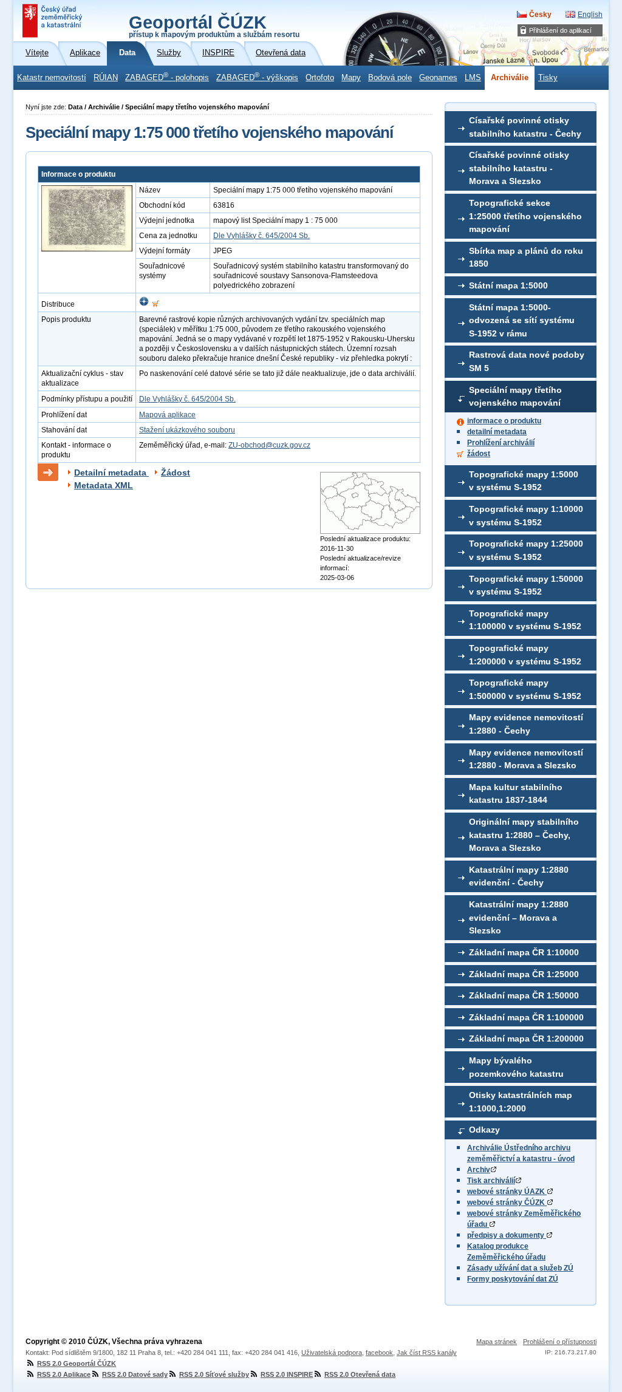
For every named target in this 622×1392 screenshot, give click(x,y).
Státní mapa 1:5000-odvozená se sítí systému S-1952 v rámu (522, 320)
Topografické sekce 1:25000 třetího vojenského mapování (525, 216)
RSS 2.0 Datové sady (135, 1374)
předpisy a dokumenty (506, 1235)
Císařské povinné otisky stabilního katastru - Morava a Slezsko (519, 168)
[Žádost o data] (155, 304)
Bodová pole (390, 77)
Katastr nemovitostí (51, 77)
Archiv (478, 1169)
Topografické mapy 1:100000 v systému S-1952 (525, 620)
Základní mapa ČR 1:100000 (526, 1017)
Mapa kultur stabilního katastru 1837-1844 (515, 793)
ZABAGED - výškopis (257, 76)
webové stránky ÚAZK (507, 1191)
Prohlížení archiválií (501, 442)
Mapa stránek (496, 1341)
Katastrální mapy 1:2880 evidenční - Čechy (519, 876)
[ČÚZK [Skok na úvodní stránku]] (53, 20)
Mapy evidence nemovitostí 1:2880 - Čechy (526, 723)
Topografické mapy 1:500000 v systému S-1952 (525, 689)
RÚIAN (106, 77)
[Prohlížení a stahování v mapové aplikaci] (144, 304)
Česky (540, 14)
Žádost (175, 472)
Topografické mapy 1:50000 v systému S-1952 (526, 585)
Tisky (548, 77)
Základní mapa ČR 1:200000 (526, 1038)
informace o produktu (504, 421)
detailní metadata (497, 432)
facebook (379, 1352)
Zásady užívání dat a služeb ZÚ (520, 1268)
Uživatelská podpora (331, 1352)
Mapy (351, 77)
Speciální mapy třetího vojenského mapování (515, 396)
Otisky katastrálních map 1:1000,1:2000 (520, 1101)
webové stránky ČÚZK (507, 1202)
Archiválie (509, 77)
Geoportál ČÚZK (214, 25)
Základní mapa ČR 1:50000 (524, 995)
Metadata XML (103, 485)
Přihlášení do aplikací (560, 30)
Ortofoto (320, 77)
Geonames (438, 77)
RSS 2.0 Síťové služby (214, 1374)
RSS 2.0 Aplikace (64, 1374)
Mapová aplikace (167, 415)
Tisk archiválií (491, 1180)
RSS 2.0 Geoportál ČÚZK (76, 1363)
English (590, 14)
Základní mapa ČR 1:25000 (524, 974)
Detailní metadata (111, 472)
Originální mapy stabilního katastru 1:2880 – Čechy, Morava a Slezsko (524, 835)
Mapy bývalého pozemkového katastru (516, 1067)
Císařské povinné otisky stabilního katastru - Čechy (525, 126)
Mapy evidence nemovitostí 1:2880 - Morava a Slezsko (526, 759)
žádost (478, 453)
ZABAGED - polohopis (167, 76)
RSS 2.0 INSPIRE (287, 1374)
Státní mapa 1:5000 (508, 285)
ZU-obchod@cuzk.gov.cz (269, 445)
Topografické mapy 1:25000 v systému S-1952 (526, 550)
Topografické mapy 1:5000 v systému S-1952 (523, 481)
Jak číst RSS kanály (427, 1352)
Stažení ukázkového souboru (187, 430)
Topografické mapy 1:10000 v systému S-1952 (526, 515)
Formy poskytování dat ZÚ (512, 1279)
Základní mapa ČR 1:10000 (524, 952)
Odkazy (484, 1129)
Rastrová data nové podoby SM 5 (526, 361)
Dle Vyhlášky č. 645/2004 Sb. (261, 235)
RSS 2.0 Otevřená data (359, 1374)
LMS (473, 77)
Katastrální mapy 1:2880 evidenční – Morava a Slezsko (519, 917)
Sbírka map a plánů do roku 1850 (526, 257)
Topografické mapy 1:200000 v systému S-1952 (525, 654)
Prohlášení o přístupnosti (559, 1341)
